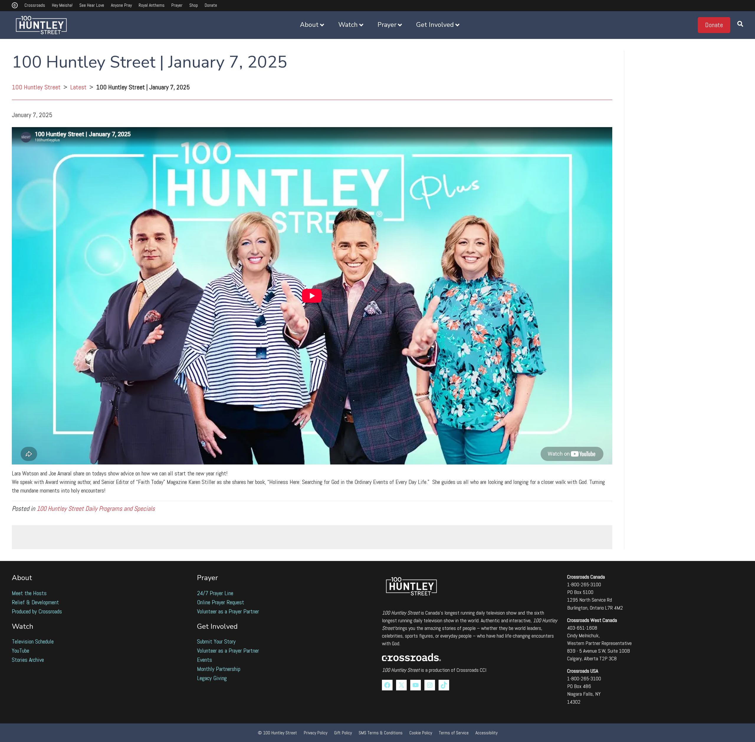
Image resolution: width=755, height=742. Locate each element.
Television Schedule (33, 641)
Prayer (177, 5)
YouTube (20, 650)
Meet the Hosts (29, 593)
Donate (211, 5)
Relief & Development (35, 602)
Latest (78, 87)
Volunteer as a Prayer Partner (228, 611)
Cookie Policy (420, 733)
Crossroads (34, 5)
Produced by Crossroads (37, 611)
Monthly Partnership (218, 669)
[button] (714, 25)
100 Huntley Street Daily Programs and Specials (96, 508)
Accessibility (486, 733)
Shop (193, 5)
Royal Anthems (152, 5)
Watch (348, 24)
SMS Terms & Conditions (381, 733)
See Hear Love (91, 5)
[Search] (736, 25)
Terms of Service (454, 733)
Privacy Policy (315, 733)
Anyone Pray (121, 5)
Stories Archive (28, 660)
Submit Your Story (216, 641)
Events (204, 660)
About (309, 24)
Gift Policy (343, 733)
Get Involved (435, 24)
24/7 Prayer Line (215, 593)
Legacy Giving (212, 678)
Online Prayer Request (220, 602)
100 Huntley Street (36, 87)
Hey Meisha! (62, 5)
